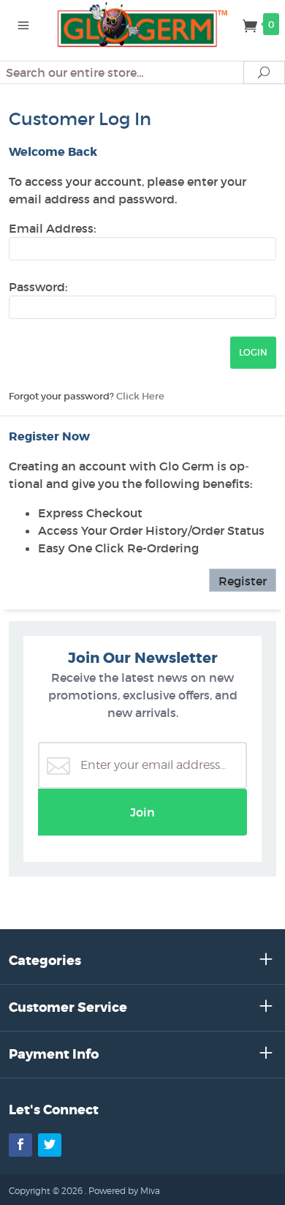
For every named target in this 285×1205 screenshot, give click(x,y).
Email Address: (52, 228)
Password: (38, 286)
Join (142, 812)
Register (242, 581)
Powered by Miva (124, 1190)
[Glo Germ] (142, 23)
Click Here (140, 396)
